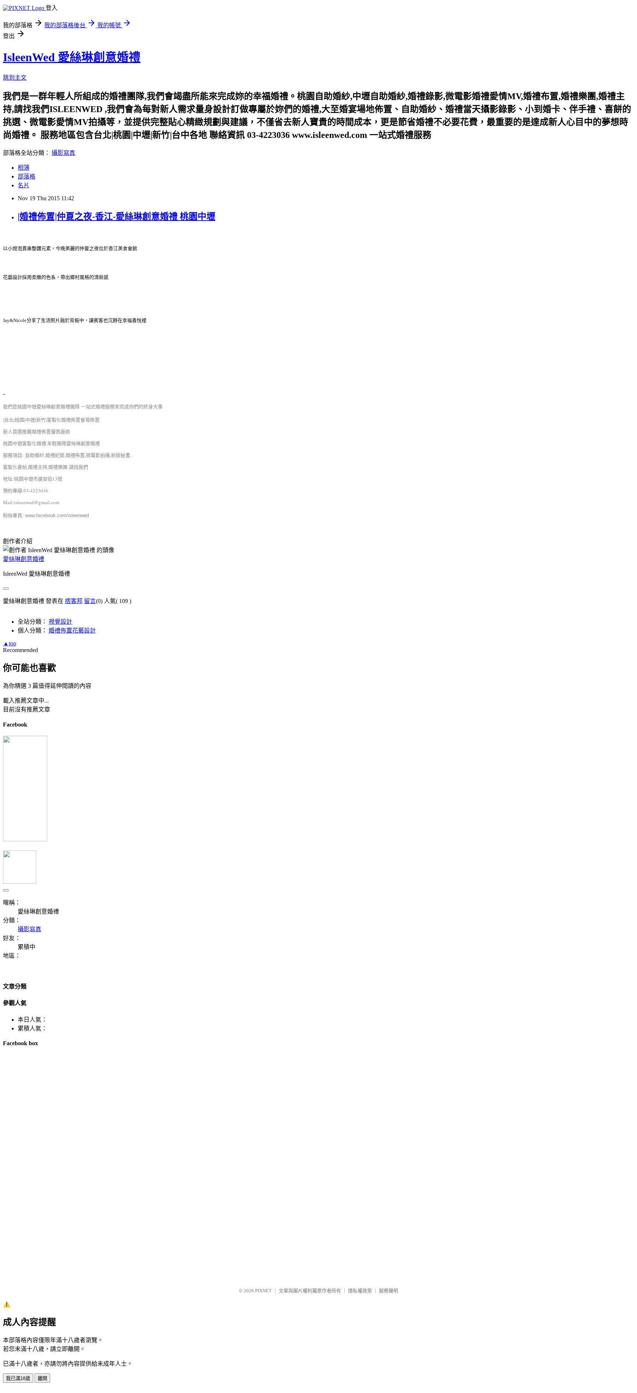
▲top (9, 643)
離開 (42, 1378)
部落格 (26, 176)
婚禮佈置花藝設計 (72, 630)
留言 (90, 601)
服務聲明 (388, 1290)
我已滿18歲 (18, 1378)
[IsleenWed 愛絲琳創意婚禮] (25, 839)
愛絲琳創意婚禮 (23, 559)
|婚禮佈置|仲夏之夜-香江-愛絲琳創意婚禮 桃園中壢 (116, 216)
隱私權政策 (360, 1290)
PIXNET (263, 1290)
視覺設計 (60, 621)
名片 (23, 185)
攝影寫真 (63, 153)
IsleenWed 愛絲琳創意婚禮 (71, 57)
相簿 (23, 167)
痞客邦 (74, 601)
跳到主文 (15, 77)
